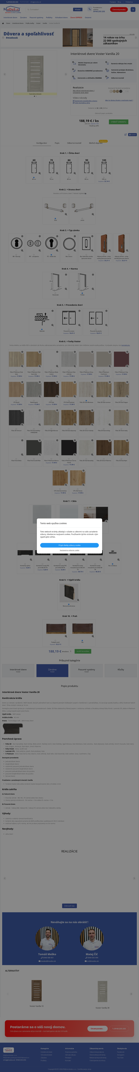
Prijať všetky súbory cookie (69, 545)
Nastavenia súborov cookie (69, 550)
